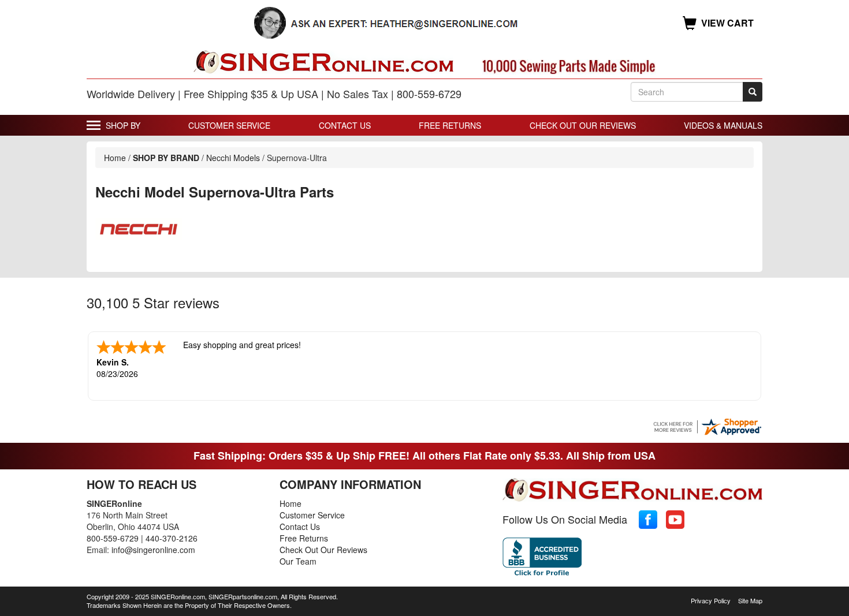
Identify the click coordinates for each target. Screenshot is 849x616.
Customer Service (229, 125)
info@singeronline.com (153, 549)
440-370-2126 (172, 538)
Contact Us (345, 125)
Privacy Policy (711, 600)
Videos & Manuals (723, 125)
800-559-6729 (113, 538)
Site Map (750, 600)
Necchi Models (234, 157)
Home (115, 157)
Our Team (298, 561)
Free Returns (450, 125)
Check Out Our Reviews (583, 125)
